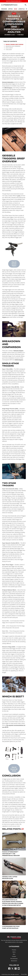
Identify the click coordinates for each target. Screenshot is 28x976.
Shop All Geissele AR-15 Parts (14, 769)
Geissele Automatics (8, 82)
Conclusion (9, 49)
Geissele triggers (18, 350)
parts (18, 196)
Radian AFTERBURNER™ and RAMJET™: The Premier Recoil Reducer (11, 853)
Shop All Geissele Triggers (14, 264)
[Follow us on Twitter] (12, 969)
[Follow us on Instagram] (16, 969)
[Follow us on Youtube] (19, 969)
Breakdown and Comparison (13, 46)
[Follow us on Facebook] (9, 969)
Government (14, 961)
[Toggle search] (25, 5)
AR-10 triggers (8, 88)
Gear (15, 9)
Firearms (4, 9)
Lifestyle (21, 9)
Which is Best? (9, 48)
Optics (10, 9)
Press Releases (14, 958)
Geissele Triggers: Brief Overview (14, 44)
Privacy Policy (24, 974)
